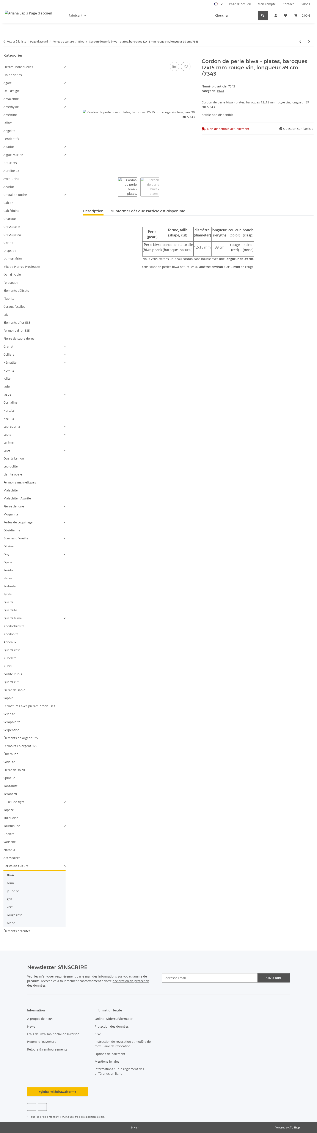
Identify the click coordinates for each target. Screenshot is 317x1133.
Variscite (9, 842)
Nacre (7, 578)
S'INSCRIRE (274, 978)
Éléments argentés (16, 931)
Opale (7, 562)
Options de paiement (110, 1054)
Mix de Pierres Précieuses (22, 267)
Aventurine (11, 179)
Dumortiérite (12, 259)
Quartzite (10, 610)
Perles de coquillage (18, 522)
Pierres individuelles (18, 67)
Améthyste (11, 107)
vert (10, 907)
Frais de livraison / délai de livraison (53, 1034)
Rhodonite (10, 634)
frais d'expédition (85, 1117)
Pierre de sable (14, 690)
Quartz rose (11, 650)
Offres (8, 123)
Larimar (9, 442)
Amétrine (10, 115)
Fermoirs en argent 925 (20, 746)
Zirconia (9, 850)
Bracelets (10, 163)
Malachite (10, 490)
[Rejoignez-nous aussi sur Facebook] (31, 1107)
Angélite (9, 131)
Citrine (8, 243)
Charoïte (9, 219)
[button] (276, 15)
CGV (97, 1034)
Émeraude (10, 754)
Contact (288, 4)
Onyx (7, 554)
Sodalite (9, 762)
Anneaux (9, 642)
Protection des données (112, 1026)
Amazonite (11, 99)
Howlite (8, 370)
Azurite (8, 187)
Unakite (8, 834)
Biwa (220, 91)
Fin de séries (12, 75)
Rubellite (9, 658)
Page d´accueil (240, 4)
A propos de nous (40, 1019)
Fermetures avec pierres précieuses (29, 706)
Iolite (7, 378)
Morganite (10, 514)
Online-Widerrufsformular (114, 1019)
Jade (6, 386)
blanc (11, 923)
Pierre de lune (13, 506)
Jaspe (7, 394)
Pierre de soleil (14, 770)
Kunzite (8, 410)
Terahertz (10, 794)
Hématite (10, 362)
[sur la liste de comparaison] (174, 66)
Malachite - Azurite (17, 498)
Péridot (8, 570)
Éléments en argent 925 (20, 738)
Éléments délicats (16, 290)
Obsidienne (11, 530)
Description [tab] (93, 211)
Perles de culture (15, 866)
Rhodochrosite (13, 626)
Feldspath (10, 282)
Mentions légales (107, 1061)
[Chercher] (263, 15)
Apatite (8, 147)
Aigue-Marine (13, 155)
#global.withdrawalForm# (57, 1092)
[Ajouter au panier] (86, 56)
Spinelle (9, 778)
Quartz (8, 602)
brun (10, 883)
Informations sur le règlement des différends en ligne (119, 1071)
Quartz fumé (12, 618)
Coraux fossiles (14, 306)
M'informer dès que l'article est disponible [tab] (147, 211)
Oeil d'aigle (11, 91)
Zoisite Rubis (12, 674)
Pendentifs (11, 139)
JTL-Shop (294, 1127)
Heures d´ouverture (41, 1042)
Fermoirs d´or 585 (16, 330)
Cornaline (10, 402)
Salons (305, 4)
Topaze (8, 810)
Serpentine (11, 730)
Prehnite (9, 586)
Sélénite (9, 714)
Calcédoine (11, 211)
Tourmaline (11, 826)
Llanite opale (12, 474)
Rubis (7, 666)
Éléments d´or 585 (16, 322)
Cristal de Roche (15, 195)
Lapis (7, 434)
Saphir (8, 698)
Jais (5, 314)
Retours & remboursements (47, 1049)
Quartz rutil (11, 682)
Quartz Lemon (13, 458)
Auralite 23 (11, 171)
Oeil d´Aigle (12, 275)
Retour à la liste (16, 41)
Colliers (8, 354)
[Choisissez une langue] (218, 4)
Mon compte (267, 4)
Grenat (8, 346)
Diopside (9, 251)
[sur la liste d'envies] (185, 66)
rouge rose (14, 915)
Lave (6, 450)
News (31, 1026)
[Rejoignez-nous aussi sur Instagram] (42, 1107)
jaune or (13, 891)
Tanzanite (10, 786)
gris (9, 899)
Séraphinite (11, 722)
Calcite (8, 203)
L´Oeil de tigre (14, 802)
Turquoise (10, 818)
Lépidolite (10, 466)
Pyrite (7, 594)
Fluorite (8, 298)
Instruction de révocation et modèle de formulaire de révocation (123, 1044)
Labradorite (11, 426)
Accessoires (11, 858)
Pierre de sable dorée (19, 338)
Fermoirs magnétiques (19, 482)
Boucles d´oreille (15, 538)
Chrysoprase (12, 235)
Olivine (8, 546)
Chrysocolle (11, 227)
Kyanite (8, 418)
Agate (7, 83)
